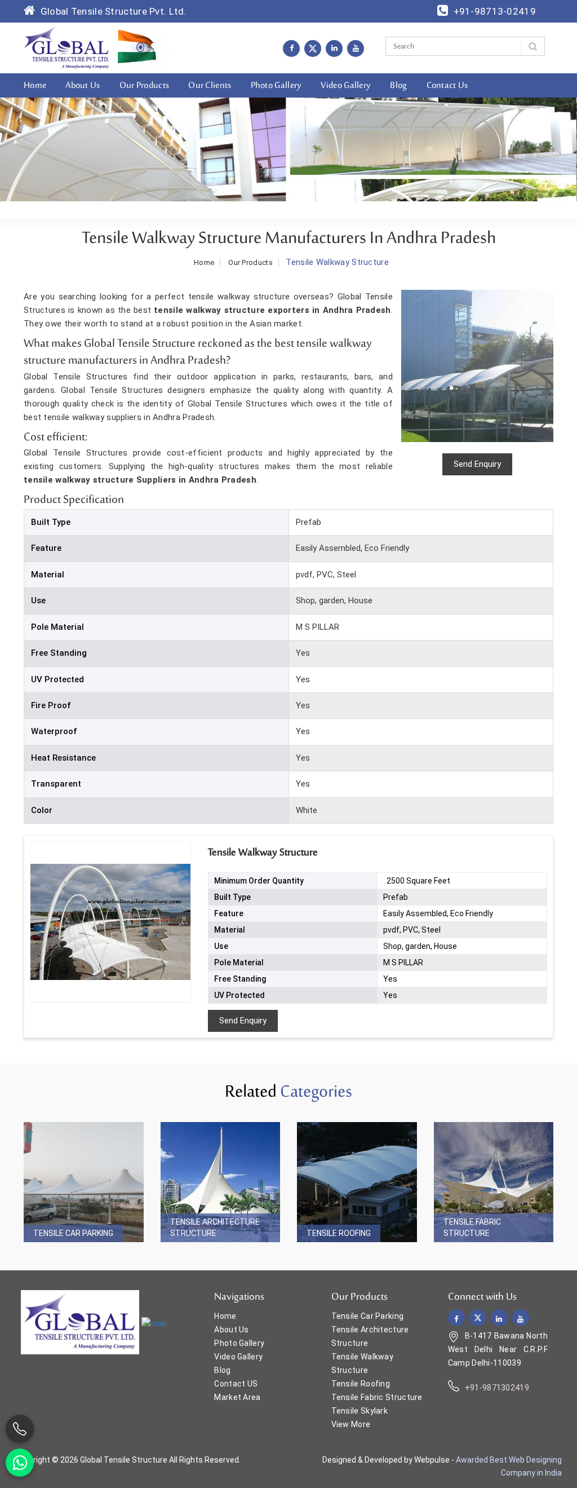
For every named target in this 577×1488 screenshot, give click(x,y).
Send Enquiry (243, 1020)
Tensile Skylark (359, 1410)
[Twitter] (312, 48)
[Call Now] (20, 1429)
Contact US (236, 1383)
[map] (154, 1323)
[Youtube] (355, 48)
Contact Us (447, 85)
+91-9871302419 (497, 1387)
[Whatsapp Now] (20, 1463)
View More (351, 1424)
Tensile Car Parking (73, 1233)
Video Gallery (346, 85)
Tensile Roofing (339, 1233)
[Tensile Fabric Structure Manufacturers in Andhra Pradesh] (494, 1182)
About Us (82, 85)
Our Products (144, 85)
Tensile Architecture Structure (215, 1227)
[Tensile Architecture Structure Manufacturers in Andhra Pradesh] (221, 1182)
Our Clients (209, 85)
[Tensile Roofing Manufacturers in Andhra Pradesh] (357, 1182)
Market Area (237, 1397)
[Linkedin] (334, 48)
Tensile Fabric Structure (472, 1227)
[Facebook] (291, 48)
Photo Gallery (276, 85)
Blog (398, 85)
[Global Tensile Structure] (67, 47)
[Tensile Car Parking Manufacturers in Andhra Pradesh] (84, 1182)
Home (35, 85)
